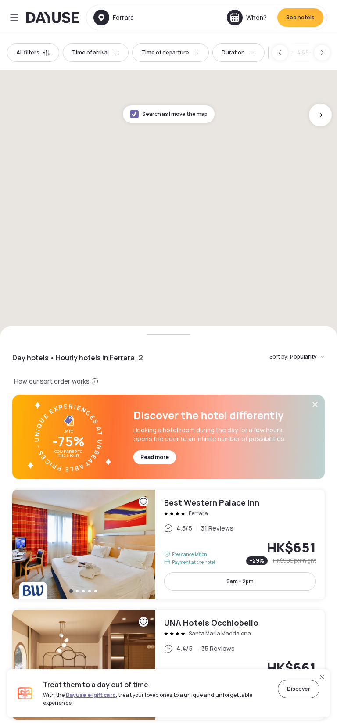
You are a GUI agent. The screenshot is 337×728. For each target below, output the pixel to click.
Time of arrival (90, 52)
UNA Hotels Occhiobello (168, 665)
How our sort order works (52, 381)
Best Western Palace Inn (168, 544)
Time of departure (165, 52)
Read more (154, 457)
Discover (298, 688)
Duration (233, 52)
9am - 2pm (240, 581)
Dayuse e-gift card (91, 695)
